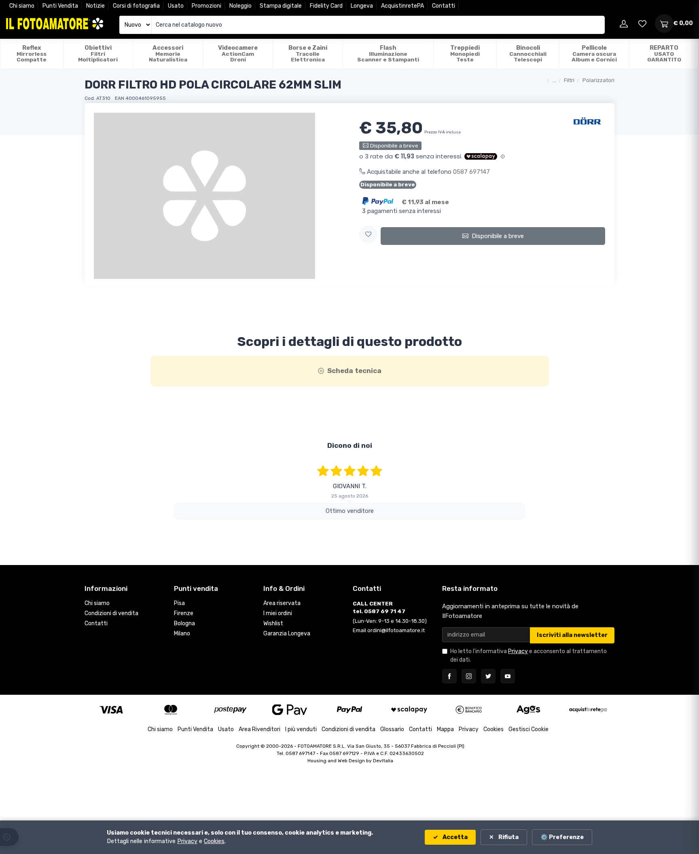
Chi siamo (21, 5)
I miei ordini (277, 613)
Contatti (443, 5)
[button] (368, 235)
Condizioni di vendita (111, 613)
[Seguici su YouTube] (507, 676)
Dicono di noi (349, 445)
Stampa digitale (281, 5)
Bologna (184, 623)
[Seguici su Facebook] (449, 676)
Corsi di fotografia (136, 5)
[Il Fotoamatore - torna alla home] (54, 23)
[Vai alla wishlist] (642, 23)
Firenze (183, 613)
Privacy (518, 651)
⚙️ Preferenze (562, 837)
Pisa (179, 603)
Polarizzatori (598, 80)
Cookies (493, 729)
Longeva (362, 5)
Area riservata (282, 603)
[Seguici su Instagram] (469, 676)
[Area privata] (623, 23)
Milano (182, 633)
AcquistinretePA (402, 5)
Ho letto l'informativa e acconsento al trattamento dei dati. (528, 655)
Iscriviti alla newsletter (572, 635)
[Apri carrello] (664, 23)
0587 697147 (471, 171)
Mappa (445, 729)
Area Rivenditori (259, 729)
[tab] (349, 371)
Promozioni (206, 5)
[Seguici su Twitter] (488, 676)
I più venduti (301, 729)
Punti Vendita (60, 5)
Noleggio (240, 5)
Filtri (569, 80)
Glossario (392, 729)
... (554, 80)
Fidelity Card (326, 5)
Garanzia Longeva (286, 633)
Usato (176, 5)
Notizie (95, 5)
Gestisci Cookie (528, 729)
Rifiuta (508, 837)
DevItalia (383, 760)
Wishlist (273, 623)
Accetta (454, 837)
